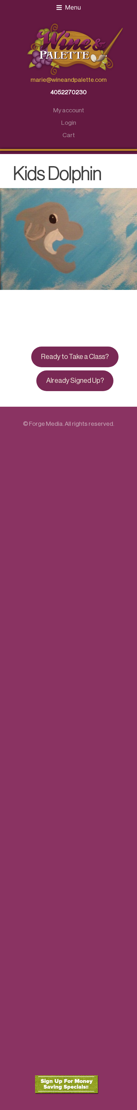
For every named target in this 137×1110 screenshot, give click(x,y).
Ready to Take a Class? (75, 356)
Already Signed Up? (75, 380)
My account (68, 110)
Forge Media (46, 424)
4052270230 (68, 92)
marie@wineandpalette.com (69, 80)
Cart (68, 135)
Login (68, 123)
